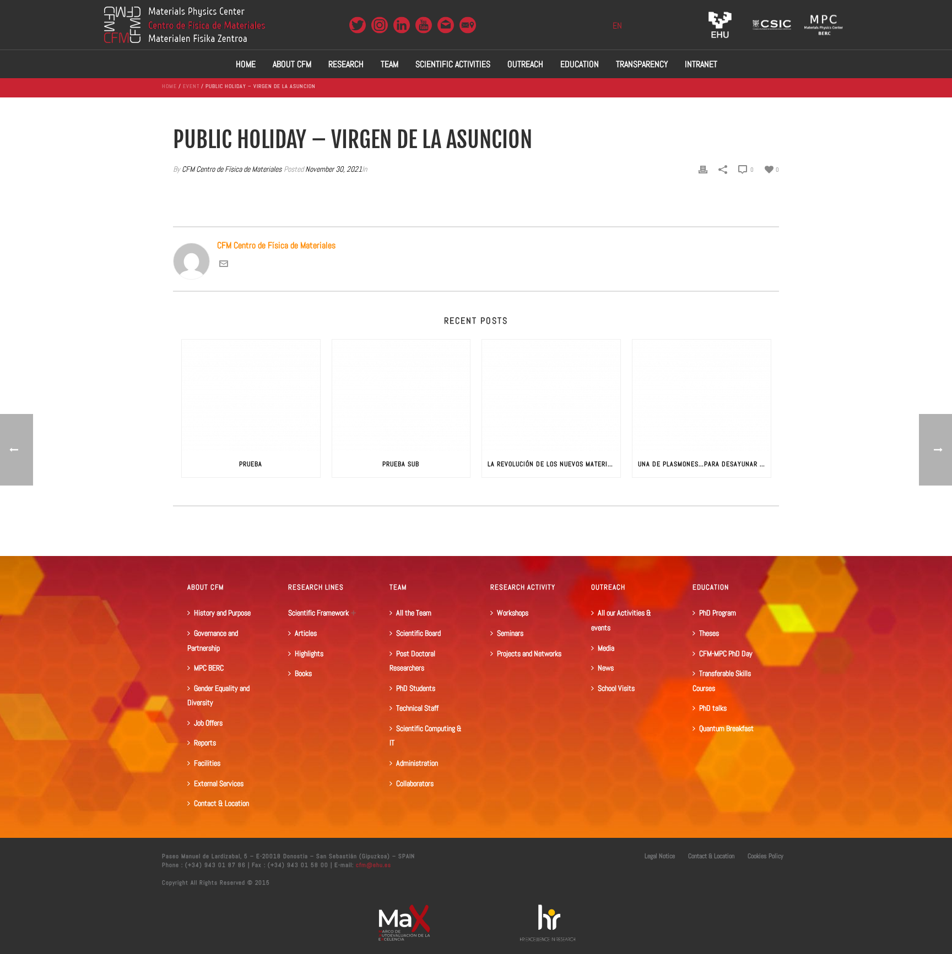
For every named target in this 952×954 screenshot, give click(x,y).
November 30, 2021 (333, 169)
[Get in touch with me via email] (223, 265)
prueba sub (400, 464)
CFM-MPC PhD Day (726, 653)
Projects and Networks (529, 653)
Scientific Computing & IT (426, 735)
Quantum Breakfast (726, 728)
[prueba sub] (401, 395)
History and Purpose (222, 613)
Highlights (309, 653)
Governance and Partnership (212, 640)
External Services (219, 783)
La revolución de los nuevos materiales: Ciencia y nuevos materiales (554, 464)
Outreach (525, 64)
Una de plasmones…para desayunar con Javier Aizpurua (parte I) (704, 464)
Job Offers (208, 723)
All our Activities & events (621, 620)
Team (389, 64)
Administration (417, 763)
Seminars (510, 633)
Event (191, 86)
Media (606, 648)
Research (346, 64)
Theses (709, 633)
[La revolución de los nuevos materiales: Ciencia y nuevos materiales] (551, 395)
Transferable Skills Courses (722, 680)
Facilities (207, 763)
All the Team (413, 613)
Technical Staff (417, 708)
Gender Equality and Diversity (218, 695)
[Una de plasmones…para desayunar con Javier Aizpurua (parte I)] (701, 395)
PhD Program (717, 613)
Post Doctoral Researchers (412, 660)
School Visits (616, 688)
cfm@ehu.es (372, 865)
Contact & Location (221, 803)
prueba (250, 464)
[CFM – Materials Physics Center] (185, 25)
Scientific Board (418, 633)
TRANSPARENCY (642, 64)
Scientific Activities (452, 64)
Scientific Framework (318, 613)
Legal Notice (660, 856)
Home (246, 64)
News (606, 668)
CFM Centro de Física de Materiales (232, 169)
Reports (205, 743)
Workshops (512, 613)
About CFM (292, 64)
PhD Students (415, 688)
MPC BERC (209, 668)
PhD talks (713, 708)
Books (303, 673)
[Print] (703, 169)
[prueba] (251, 395)
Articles (306, 633)
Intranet (701, 64)
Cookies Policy (765, 856)
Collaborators (415, 783)
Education (579, 64)
